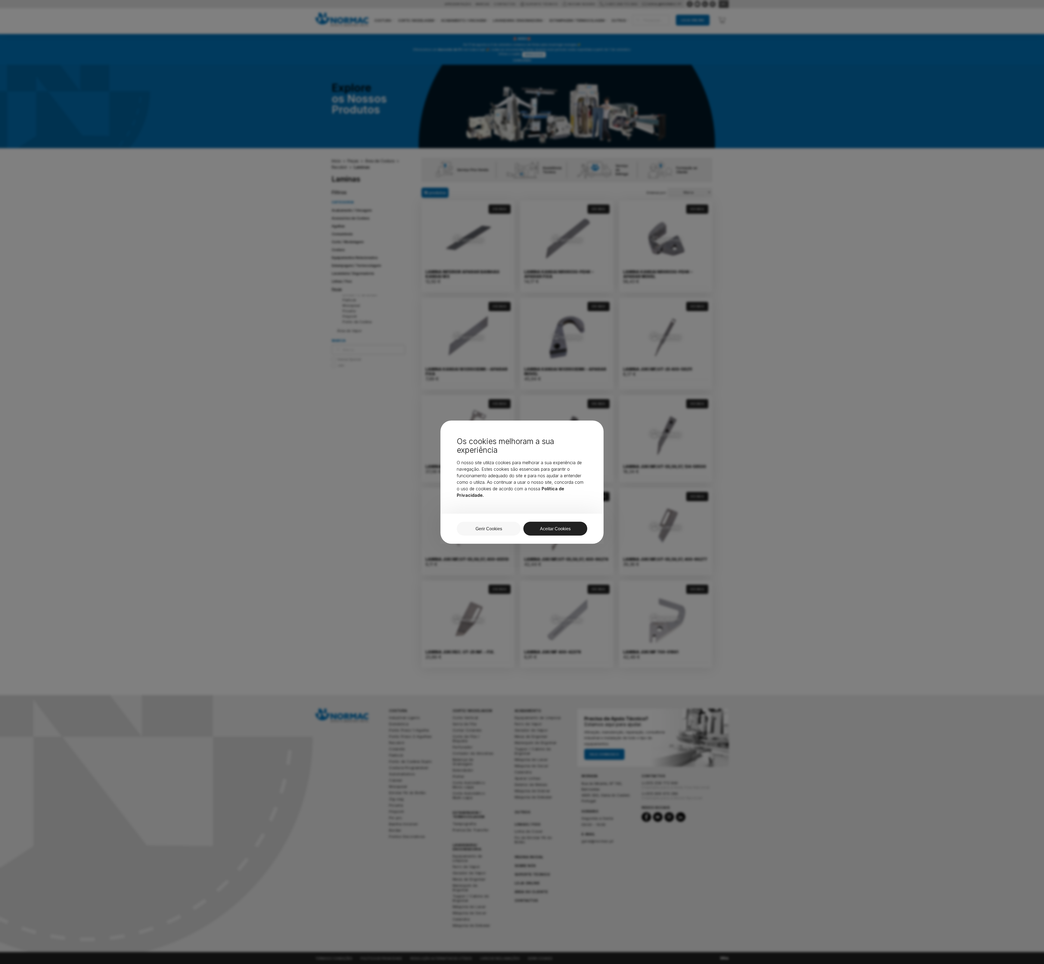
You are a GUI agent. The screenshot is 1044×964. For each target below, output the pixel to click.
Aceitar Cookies (555, 528)
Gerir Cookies (489, 528)
